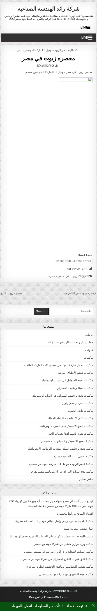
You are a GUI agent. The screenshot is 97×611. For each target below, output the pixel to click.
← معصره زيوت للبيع (13, 293)
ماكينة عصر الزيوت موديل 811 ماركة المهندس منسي (45, 50)
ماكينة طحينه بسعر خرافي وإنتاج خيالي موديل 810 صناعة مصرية (54, 521)
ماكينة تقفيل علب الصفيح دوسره (73, 456)
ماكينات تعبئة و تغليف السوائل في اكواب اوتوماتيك (62, 395)
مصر (61, 276)
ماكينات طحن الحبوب (80, 410)
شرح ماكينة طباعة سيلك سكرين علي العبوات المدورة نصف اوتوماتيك (51, 536)
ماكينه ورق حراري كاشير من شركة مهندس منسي (63, 544)
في (67, 276)
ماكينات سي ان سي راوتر (77, 403)
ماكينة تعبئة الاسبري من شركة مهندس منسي (66, 574)
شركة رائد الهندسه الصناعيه (49, 8)
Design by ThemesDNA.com (48, 597)
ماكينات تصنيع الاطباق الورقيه (75, 372)
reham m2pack (45, 65)
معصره (52, 276)
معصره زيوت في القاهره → (79, 293)
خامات (89, 334)
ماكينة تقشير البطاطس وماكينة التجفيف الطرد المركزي (59, 566)
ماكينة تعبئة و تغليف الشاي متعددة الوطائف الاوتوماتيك (60, 448)
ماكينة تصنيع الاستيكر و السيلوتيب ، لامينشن (66, 441)
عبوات (89, 350)
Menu (84, 27)
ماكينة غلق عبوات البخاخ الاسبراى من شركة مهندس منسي (57, 559)
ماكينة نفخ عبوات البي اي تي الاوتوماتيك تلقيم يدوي (62, 471)
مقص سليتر (86, 479)
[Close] (93, 605)
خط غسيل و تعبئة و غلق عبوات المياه (70, 342)
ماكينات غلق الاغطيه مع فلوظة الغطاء (70, 418)
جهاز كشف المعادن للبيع (78, 528)
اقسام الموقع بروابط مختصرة (75, 513)
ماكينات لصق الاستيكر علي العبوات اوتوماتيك (66, 426)
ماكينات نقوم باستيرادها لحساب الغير (70, 433)
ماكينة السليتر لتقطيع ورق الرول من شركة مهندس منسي (58, 551)
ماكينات (88, 357)
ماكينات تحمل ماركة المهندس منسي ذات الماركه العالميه (58, 365)
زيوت (74, 276)
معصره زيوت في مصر (48, 58)
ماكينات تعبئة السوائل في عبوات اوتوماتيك (67, 380)
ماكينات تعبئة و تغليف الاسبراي (75, 388)
